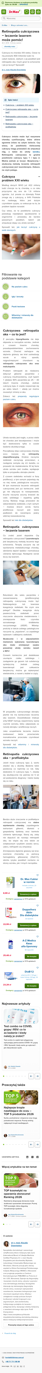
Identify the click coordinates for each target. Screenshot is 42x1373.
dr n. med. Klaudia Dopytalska (14, 69)
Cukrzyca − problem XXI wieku (19, 105)
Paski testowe (18, 306)
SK (18, 1366)
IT (24, 1366)
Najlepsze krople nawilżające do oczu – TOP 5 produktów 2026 (19, 1111)
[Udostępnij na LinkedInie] (27, 1157)
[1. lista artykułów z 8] (3, 1076)
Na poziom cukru (19, 286)
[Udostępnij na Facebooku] (37, 1157)
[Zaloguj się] (32, 11)
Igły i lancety (17, 296)
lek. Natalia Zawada (14, 1066)
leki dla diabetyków (24, 520)
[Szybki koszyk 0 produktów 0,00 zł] (38, 11)
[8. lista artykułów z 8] (25, 1076)
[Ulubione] (26, 11)
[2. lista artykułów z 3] (6, 1224)
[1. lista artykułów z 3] (3, 1224)
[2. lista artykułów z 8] (6, 1076)
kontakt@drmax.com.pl (14, 1357)
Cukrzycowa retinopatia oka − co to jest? (21, 110)
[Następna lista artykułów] (37, 1076)
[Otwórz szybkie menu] (3, 11)
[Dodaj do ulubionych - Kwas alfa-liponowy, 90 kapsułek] (37, 936)
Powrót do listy (10, 1333)
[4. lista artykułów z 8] (12, 1076)
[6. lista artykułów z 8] (19, 1076)
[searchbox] (21, 18)
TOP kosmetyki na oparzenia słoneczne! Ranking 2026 (17, 1194)
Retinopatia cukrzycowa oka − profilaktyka (19, 125)
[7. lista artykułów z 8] (22, 1076)
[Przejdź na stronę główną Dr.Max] (14, 11)
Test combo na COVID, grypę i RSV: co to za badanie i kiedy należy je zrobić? (18, 1031)
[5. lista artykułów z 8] (16, 1076)
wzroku (36, 151)
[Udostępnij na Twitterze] (32, 1157)
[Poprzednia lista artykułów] (31, 1076)
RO (21, 1366)
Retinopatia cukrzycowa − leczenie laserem (21, 118)
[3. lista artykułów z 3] (9, 1224)
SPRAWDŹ (23, 4)
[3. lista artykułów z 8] (9, 1076)
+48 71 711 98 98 (12, 1361)
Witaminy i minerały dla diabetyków (22, 316)
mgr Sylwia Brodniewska (16, 1134)
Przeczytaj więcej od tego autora (21, 1325)
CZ (15, 1366)
